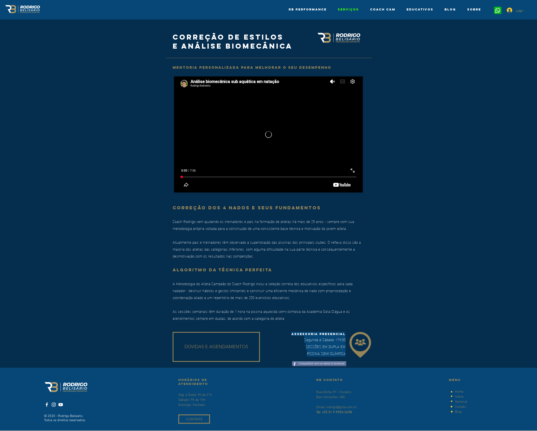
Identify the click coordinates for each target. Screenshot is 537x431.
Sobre (459, 397)
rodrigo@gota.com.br (341, 407)
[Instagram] (53, 404)
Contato (460, 407)
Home (459, 392)
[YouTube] (60, 404)
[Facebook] (47, 404)
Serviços (461, 402)
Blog (458, 412)
